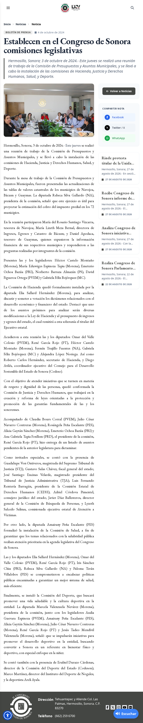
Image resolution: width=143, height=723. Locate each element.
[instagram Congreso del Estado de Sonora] (118, 707)
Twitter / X (118, 127)
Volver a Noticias (121, 91)
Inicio (7, 24)
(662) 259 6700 (65, 716)
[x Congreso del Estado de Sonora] (113, 707)
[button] (8, 715)
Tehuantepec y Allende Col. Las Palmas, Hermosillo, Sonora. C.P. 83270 (77, 703)
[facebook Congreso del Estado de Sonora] (107, 707)
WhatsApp (118, 138)
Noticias (21, 24)
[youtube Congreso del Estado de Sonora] (124, 707)
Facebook (118, 117)
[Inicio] (71, 8)
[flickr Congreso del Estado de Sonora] (130, 707)
